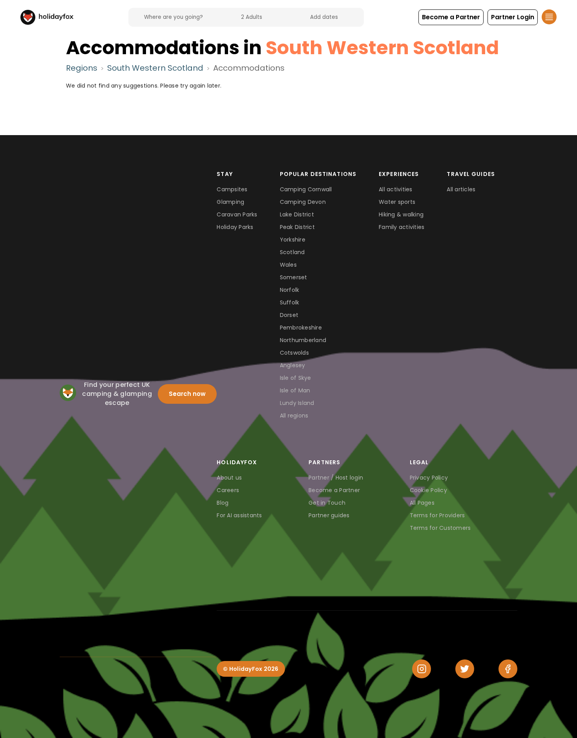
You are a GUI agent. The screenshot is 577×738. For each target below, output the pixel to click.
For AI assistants (239, 515)
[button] (451, 17)
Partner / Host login (336, 478)
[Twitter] (464, 668)
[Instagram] (421, 668)
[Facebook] (507, 668)
